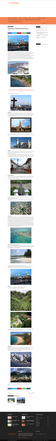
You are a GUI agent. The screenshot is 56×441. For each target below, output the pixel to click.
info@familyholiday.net (24, 437)
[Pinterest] (44, 23)
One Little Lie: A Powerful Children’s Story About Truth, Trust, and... (15, 425)
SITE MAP (44, 440)
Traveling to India (10, 393)
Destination (11, 25)
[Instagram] (41, 23)
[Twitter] (45, 23)
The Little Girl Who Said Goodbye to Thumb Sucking (41, 37)
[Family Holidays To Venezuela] (12, 399)
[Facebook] (40, 23)
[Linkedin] (43, 23)
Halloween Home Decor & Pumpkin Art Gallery (15, 21)
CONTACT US (33, 440)
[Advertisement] (28, 11)
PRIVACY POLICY (41, 440)
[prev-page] (8, 406)
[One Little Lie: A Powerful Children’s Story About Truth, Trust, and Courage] (9, 425)
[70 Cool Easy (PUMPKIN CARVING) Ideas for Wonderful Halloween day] (23, 421)
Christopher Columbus (13, 54)
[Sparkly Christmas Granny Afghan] (24, 425)
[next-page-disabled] (9, 406)
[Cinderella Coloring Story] (9, 417)
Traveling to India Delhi (31, 393)
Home (8, 25)
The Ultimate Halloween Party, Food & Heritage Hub (32, 19)
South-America (14, 25)
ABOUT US (47, 440)
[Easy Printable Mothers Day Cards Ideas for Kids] (23, 417)
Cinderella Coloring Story (39, 28)
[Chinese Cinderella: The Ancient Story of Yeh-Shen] (9, 421)
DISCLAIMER (37, 440)
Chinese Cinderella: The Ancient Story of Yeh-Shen (41, 30)
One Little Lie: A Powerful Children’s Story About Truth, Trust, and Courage (42, 33)
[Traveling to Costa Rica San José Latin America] (21, 400)
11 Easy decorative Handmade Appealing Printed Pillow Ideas (42, 35)
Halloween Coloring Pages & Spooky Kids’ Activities (16, 19)
